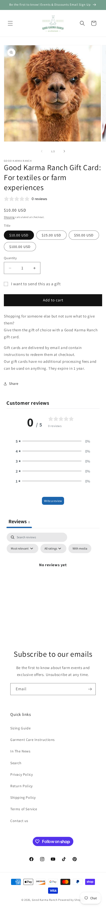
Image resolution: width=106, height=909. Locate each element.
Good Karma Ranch (45, 900)
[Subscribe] (89, 689)
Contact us (19, 820)
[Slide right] (64, 151)
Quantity (10, 258)
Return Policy (21, 786)
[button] (10, 23)
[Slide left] (41, 151)
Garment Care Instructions (32, 739)
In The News (20, 751)
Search (16, 763)
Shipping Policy (23, 797)
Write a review (53, 501)
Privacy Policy (21, 774)
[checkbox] (79, 548)
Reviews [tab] (19, 521)
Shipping (9, 217)
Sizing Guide (20, 728)
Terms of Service (23, 809)
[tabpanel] (53, 576)
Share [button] (14, 383)
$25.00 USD (51, 235)
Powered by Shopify (71, 900)
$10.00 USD (19, 235)
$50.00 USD (84, 235)
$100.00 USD (20, 246)
